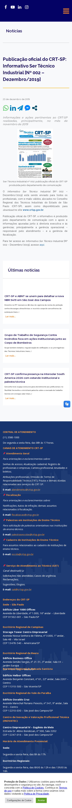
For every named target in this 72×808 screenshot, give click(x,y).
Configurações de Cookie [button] (19, 800)
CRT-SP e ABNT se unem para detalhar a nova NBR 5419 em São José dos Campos (34, 298)
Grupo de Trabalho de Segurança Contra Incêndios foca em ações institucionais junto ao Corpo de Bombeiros (35, 338)
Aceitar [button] (41, 800)
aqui (42, 244)
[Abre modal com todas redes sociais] (35, 108)
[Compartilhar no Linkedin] (13, 108)
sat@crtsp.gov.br (22, 589)
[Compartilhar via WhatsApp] (6, 108)
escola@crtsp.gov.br (22, 554)
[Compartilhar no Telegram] (20, 108)
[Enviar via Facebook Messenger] (27, 108)
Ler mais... (10, 316)
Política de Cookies (33, 787)
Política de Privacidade (36, 793)
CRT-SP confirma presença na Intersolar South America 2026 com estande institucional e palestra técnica (35, 377)
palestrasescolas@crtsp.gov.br (28, 534)
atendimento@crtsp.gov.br (26, 489)
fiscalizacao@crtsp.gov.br (25, 514)
